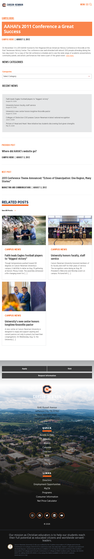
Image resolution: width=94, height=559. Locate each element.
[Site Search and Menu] (86, 4)
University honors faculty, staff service (21, 105)
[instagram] (32, 515)
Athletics (47, 439)
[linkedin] (54, 515)
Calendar (47, 447)
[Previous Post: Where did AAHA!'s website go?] (47, 151)
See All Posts (7, 210)
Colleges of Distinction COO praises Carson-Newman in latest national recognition (38, 118)
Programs (47, 493)
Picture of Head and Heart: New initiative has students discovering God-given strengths (40, 124)
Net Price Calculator (47, 501)
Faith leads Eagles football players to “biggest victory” (27, 99)
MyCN (47, 488)
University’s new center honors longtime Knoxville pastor (28, 111)
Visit (70, 369)
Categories (7, 72)
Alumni (47, 443)
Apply (24, 369)
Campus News (8, 18)
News (47, 460)
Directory (47, 451)
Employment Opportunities (47, 484)
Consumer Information (47, 497)
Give (47, 456)
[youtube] (61, 515)
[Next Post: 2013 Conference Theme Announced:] (47, 180)
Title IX (47, 464)
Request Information (47, 376)
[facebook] (39, 515)
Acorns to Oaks (47, 435)
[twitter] (47, 515)
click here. (70, 56)
